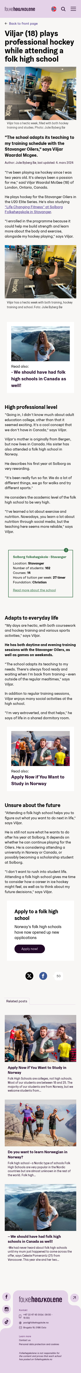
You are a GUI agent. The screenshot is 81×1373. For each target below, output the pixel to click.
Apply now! (29, 949)
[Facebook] (6, 1297)
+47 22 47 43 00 (32, 1314)
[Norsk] (54, 9)
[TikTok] (6, 1321)
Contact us (25, 1340)
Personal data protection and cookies (39, 1344)
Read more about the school (34, 590)
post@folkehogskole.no (36, 1322)
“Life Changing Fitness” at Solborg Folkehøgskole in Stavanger (34, 209)
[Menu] (73, 9)
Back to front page (23, 23)
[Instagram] (6, 1309)
